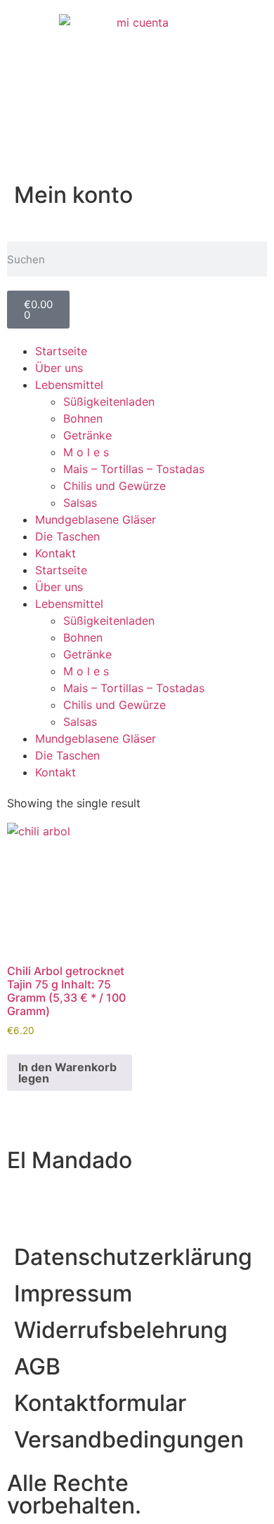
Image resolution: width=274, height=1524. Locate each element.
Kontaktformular (100, 1403)
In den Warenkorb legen (67, 1072)
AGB (37, 1366)
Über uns (59, 368)
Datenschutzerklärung (133, 1257)
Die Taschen (67, 536)
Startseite (61, 351)
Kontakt (55, 553)
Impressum (73, 1293)
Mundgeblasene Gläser (95, 519)
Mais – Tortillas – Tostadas (133, 469)
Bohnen (83, 418)
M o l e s (86, 452)
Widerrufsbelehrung (121, 1330)
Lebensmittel (69, 385)
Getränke (87, 435)
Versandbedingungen (129, 1439)
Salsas (80, 503)
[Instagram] (24, 1203)
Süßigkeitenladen (109, 402)
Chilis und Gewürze (114, 486)
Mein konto (73, 194)
